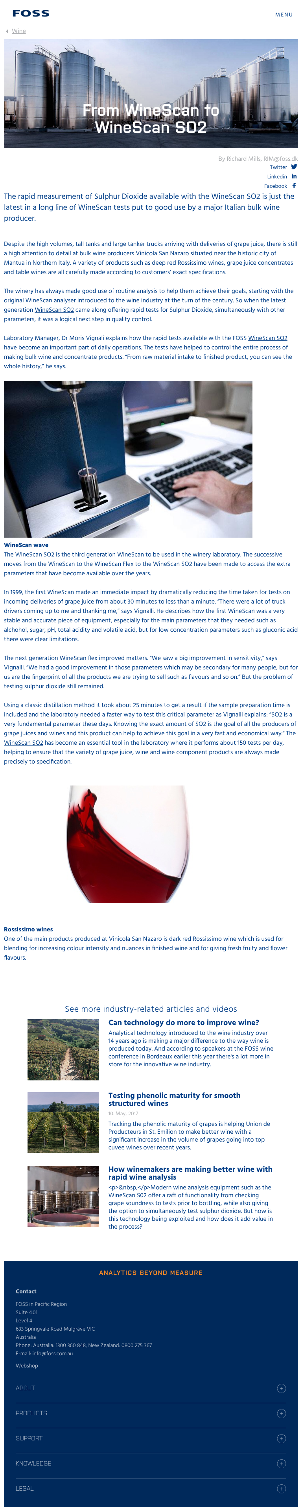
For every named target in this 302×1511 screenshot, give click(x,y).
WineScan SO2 (54, 310)
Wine (19, 31)
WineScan (39, 301)
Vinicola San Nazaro (162, 254)
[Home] (31, 13)
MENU (284, 15)
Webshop (27, 1366)
